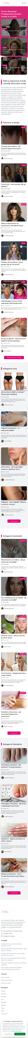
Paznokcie (3, 994)
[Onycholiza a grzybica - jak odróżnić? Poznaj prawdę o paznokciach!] (14, 755)
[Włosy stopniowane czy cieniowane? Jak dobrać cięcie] (14, 212)
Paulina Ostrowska (8, 404)
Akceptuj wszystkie (20, 1034)
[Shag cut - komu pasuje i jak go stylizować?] (14, 66)
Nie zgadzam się (8, 1034)
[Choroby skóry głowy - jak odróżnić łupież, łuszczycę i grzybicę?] (14, 134)
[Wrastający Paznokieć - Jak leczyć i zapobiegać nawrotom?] (14, 793)
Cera (2, 999)
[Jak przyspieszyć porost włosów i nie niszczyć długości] (14, 28)
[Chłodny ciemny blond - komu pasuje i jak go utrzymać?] (14, 250)
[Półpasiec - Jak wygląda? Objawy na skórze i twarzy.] (14, 493)
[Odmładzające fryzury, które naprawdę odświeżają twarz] (14, 289)
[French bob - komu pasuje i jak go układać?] (14, 172)
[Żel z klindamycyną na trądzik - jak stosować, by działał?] (14, 586)
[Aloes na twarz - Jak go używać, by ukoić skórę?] (14, 624)
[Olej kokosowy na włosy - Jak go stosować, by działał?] (14, 548)
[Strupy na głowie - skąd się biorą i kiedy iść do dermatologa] (14, 327)
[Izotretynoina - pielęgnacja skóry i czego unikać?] (14, 661)
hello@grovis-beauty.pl (9, 936)
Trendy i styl (4, 1013)
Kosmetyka (4, 1002)
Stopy (2, 1008)
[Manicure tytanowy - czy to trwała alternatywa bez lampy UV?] (14, 865)
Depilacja (3, 1005)
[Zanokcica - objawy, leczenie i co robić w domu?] (14, 830)
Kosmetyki (3, 996)
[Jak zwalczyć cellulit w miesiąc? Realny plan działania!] (14, 381)
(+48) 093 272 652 (7, 933)
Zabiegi (3, 991)
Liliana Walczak (8, 441)
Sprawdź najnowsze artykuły (14, 357)
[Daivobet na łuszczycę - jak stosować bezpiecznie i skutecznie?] (14, 700)
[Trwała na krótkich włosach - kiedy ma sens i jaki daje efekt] (14, 47)
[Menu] (22, 3)
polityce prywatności (16, 1031)
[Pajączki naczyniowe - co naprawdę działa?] (14, 418)
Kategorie (4, 987)
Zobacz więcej (14, 521)
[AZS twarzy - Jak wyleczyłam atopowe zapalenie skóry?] (14, 456)
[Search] (25, 3)
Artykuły (4, 940)
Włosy (2, 1011)
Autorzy (4, 974)
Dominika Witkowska (9, 479)
